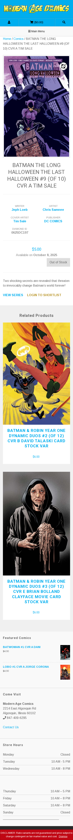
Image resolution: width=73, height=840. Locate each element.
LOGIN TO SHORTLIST (44, 295)
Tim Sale (19, 221)
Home (7, 38)
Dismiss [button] (63, 836)
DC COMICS (53, 221)
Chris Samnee (53, 209)
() (30, 21)
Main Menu (38, 31)
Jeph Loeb (20, 209)
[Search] (64, 22)
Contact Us (11, 727)
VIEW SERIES (13, 295)
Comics (18, 38)
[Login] (9, 22)
